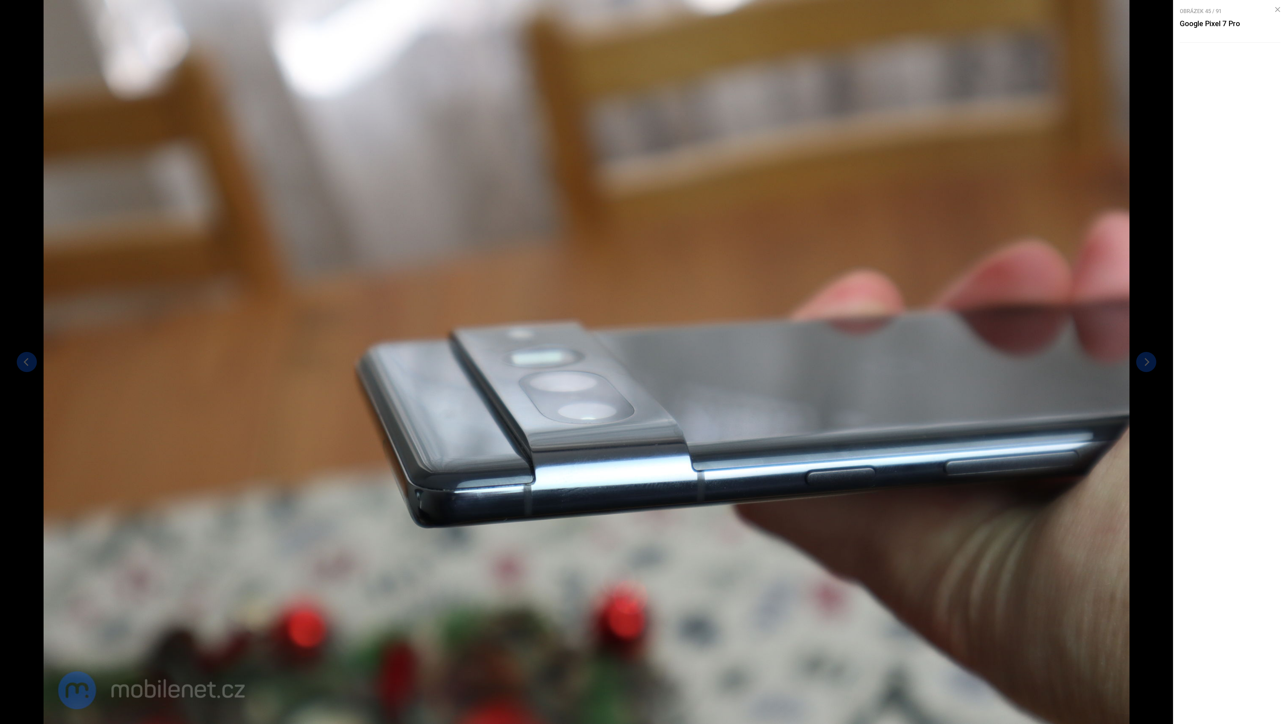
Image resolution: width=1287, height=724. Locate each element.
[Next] (1146, 362)
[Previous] (27, 362)
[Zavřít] (1278, 9)
